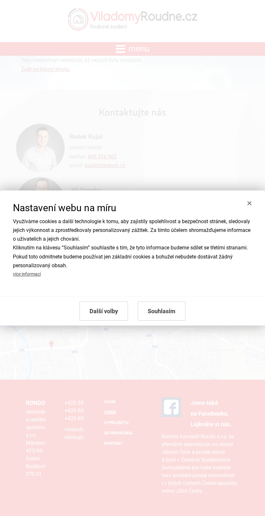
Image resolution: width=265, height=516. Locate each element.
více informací (27, 274)
